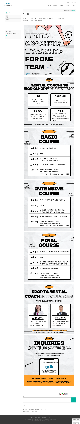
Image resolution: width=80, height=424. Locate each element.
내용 (23, 396)
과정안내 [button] (61, 5)
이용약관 (31, 417)
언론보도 (8, 16)
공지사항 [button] (67, 5)
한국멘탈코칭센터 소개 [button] (52, 5)
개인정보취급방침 (37, 417)
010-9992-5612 (10, 36)
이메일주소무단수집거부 (46, 417)
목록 (24, 405)
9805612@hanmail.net (37, 420)
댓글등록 (73, 399)
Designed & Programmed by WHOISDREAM (48, 421)
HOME (68, 2)
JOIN (75, 2)
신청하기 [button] (73, 5)
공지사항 (8, 13)
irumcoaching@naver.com (12, 35)
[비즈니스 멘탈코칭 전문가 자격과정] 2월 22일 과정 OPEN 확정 (36, 409)
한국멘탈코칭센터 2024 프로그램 (31, 411)
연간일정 (8, 20)
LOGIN (72, 2)
